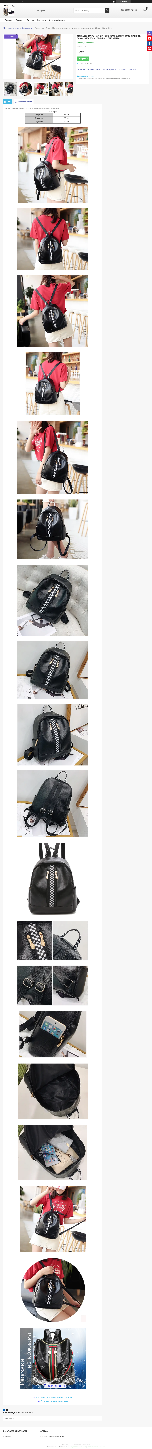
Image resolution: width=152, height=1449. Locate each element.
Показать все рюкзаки (54, 1401)
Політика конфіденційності (96, 1447)
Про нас (30, 20)
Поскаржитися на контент (77, 1447)
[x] (7, 1410)
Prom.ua (87, 1445)
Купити (84, 59)
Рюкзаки (7, 1436)
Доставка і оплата (57, 20)
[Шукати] (107, 10)
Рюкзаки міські (27, 28)
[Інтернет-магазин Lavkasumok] (8, 10)
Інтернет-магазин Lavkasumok (53, 1436)
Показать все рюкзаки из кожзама (54, 1397)
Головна (8, 20)
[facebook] (4, 1410)
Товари (19, 20)
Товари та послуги (13, 28)
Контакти (41, 20)
